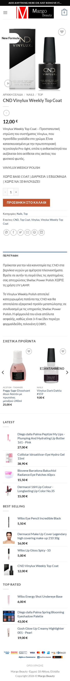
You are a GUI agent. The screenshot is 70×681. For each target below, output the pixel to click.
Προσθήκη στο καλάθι (26, 202)
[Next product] (6, 113)
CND (16, 219)
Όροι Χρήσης (35, 665)
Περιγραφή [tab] (10, 255)
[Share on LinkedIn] (41, 232)
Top (40, 94)
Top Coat (25, 219)
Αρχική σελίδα (13, 94)
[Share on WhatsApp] (6, 232)
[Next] (67, 380)
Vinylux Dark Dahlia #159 (49, 392)
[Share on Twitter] (20, 232)
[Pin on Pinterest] (34, 232)
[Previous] (3, 380)
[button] (5, 12)
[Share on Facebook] (13, 232)
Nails (30, 94)
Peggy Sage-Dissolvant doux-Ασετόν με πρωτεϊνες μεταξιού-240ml (16, 395)
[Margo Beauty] (35, 12)
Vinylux (35, 219)
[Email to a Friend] (27, 232)
